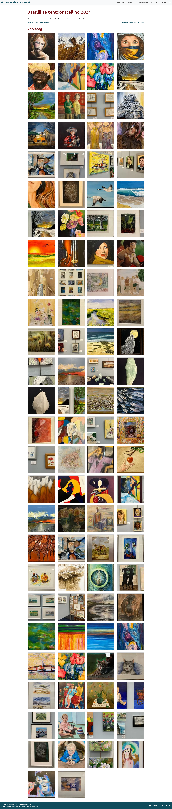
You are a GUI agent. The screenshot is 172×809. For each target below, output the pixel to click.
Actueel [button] (153, 2)
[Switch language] (170, 2)
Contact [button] (162, 2)
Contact (155, 805)
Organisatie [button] (130, 2)
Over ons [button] (120, 2)
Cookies (161, 805)
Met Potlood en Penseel (17, 2)
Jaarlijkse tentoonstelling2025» (133, 22)
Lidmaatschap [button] (142, 2)
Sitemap (167, 805)
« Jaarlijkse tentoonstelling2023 (39, 22)
